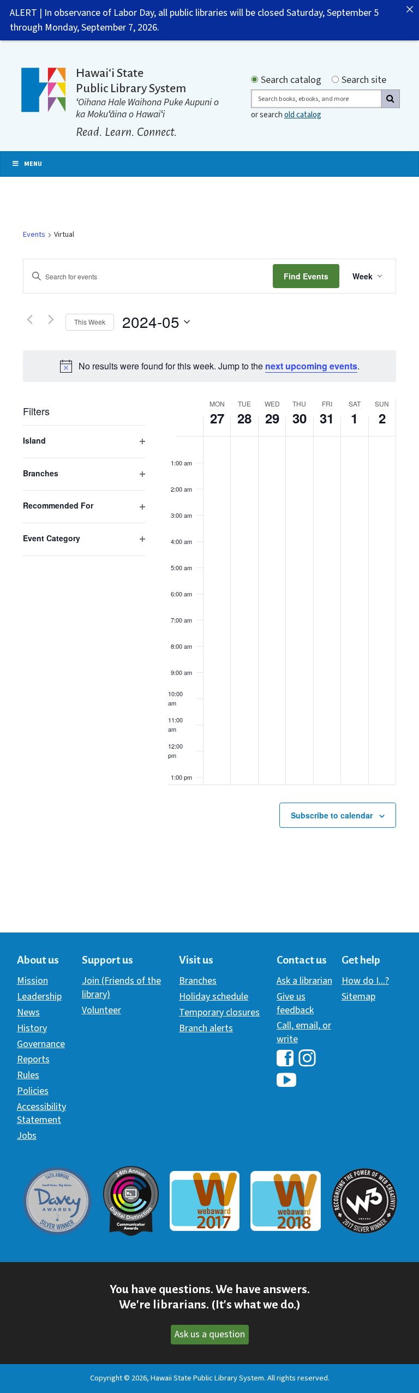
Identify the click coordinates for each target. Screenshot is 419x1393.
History (32, 1028)
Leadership (39, 996)
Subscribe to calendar (332, 815)
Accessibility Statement (41, 1113)
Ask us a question (210, 1334)
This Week (89, 321)
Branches (198, 981)
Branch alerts (206, 1028)
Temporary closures (219, 1012)
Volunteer (101, 1010)
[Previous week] (29, 319)
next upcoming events (311, 366)
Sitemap (358, 996)
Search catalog (291, 80)
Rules (28, 1075)
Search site (364, 80)
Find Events (306, 276)
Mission (32, 981)
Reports (33, 1059)
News (28, 1012)
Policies (33, 1091)
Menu (33, 164)
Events (34, 235)
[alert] (209, 366)
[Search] (390, 98)
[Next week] (50, 319)
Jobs (27, 1136)
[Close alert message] (409, 9)
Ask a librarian (304, 981)
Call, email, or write (304, 1032)
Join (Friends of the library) (121, 987)
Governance (41, 1044)
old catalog (302, 115)
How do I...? (365, 981)
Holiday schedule (213, 996)
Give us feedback (295, 1003)
